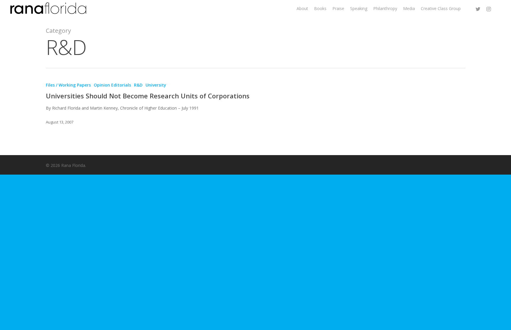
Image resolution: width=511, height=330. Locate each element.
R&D (138, 85)
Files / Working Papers (68, 85)
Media (409, 8)
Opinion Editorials (112, 85)
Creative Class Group (441, 8)
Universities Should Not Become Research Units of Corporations (148, 95)
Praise (338, 8)
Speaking (358, 8)
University (155, 85)
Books (320, 8)
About (302, 8)
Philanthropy (385, 8)
